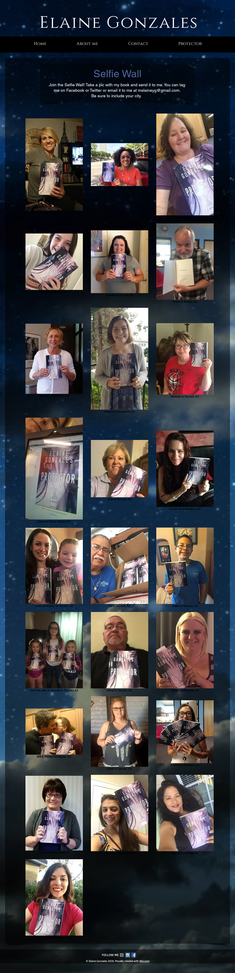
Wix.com (144, 961)
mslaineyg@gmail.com (158, 90)
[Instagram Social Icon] (127, 955)
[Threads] (121, 955)
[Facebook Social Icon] (133, 955)
